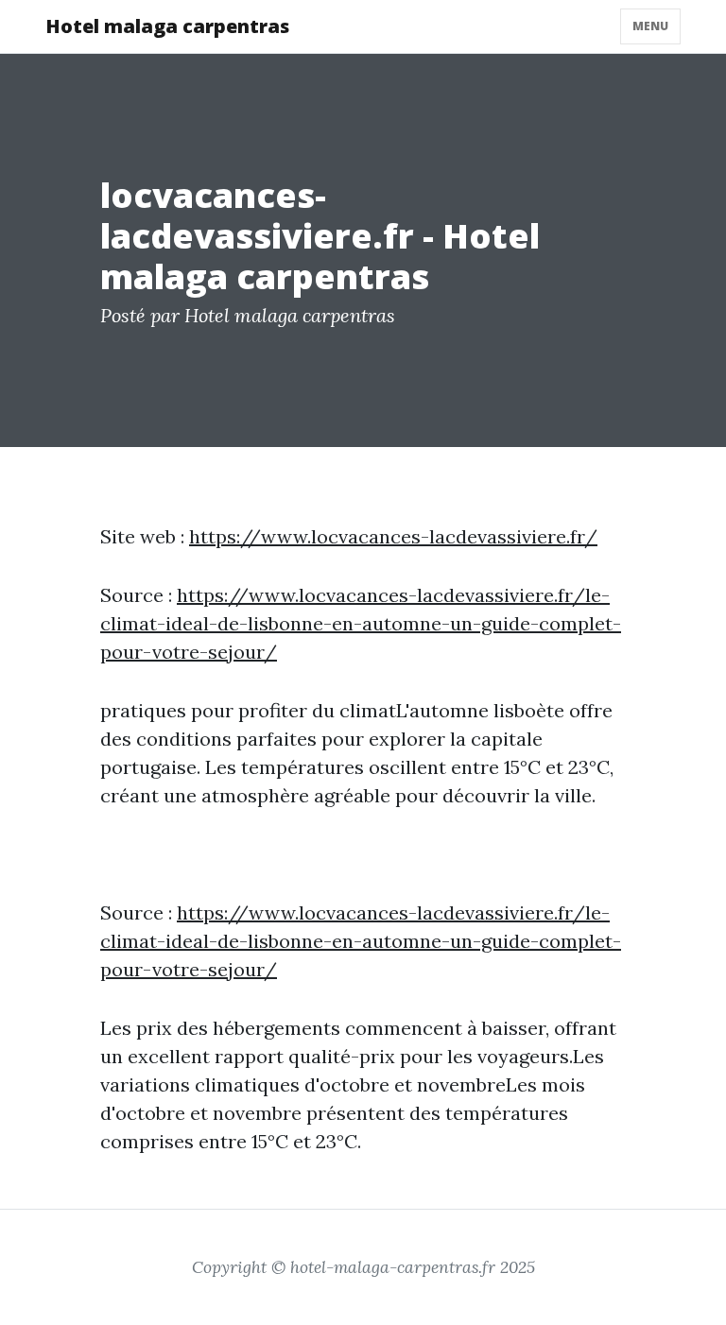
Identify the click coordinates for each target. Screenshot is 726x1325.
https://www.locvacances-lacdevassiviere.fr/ (393, 536)
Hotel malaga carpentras (167, 26)
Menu (650, 26)
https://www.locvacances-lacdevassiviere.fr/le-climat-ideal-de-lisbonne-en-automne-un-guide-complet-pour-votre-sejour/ (360, 623)
